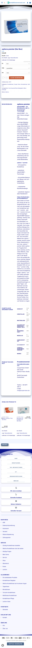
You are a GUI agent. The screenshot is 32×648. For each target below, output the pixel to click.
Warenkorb (6, 563)
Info (4, 625)
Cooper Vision (17, 84)
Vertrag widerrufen (15, 644)
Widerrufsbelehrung (8, 534)
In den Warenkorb (16, 78)
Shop (11, 8)
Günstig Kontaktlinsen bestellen (11, 545)
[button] (2, 2)
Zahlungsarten (6, 537)
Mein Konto (6, 554)
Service (5, 557)
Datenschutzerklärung (9, 525)
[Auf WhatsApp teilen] (3, 95)
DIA (3, 72)
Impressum (6, 528)
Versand (5, 531)
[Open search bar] (4, 2)
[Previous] (2, 421)
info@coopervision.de (23, 390)
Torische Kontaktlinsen (9, 592)
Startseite (4, 8)
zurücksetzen (27, 61)
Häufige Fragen (7, 551)
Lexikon (5, 569)
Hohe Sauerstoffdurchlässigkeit (15, 88)
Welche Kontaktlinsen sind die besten (13, 548)
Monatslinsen (24, 84)
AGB (4, 522)
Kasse (4, 566)
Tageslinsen (6, 586)
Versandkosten (14, 57)
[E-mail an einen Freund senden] (11, 95)
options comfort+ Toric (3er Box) (7, 419)
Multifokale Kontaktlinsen (10, 595)
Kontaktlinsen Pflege (8, 598)
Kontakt (5, 617)
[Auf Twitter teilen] (8, 95)
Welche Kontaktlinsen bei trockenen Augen (14, 583)
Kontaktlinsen (10, 84)
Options (7, 92)
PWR (3, 68)
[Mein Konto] (27, 2)
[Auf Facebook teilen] (6, 95)
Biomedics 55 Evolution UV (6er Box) (20, 419)
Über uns (5, 628)
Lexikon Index (6, 601)
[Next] (30, 421)
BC (2, 63)
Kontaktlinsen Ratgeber (9, 580)
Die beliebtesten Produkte (10, 577)
